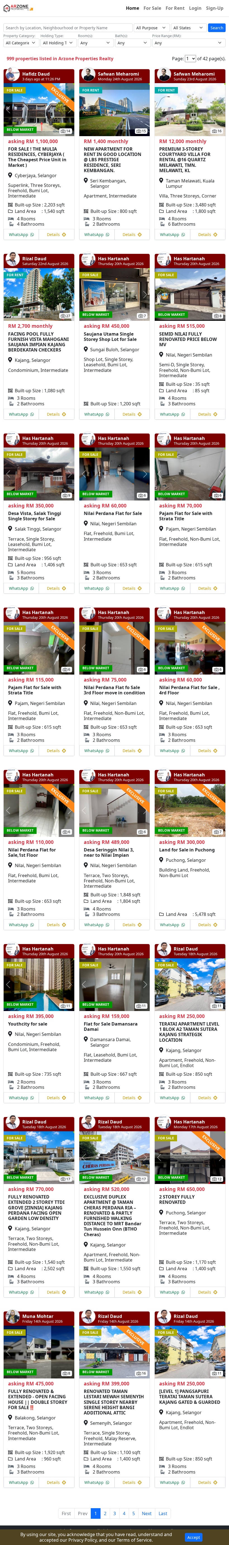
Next (147, 1513)
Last (163, 1513)
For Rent (175, 8)
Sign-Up (214, 8)
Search (217, 27)
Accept (193, 1537)
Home (132, 8)
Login (195, 8)
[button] (9, 109)
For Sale (152, 8)
